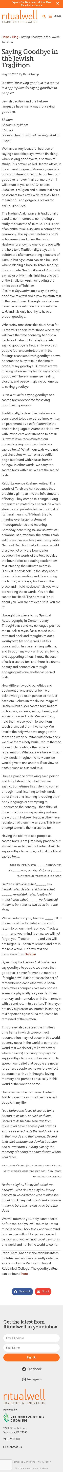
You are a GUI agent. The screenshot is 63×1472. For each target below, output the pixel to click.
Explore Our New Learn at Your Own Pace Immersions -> (32, 4)
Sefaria (30, 954)
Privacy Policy (44, 1462)
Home (5, 37)
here (24, 1274)
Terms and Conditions (23, 1462)
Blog (15, 37)
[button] (44, 16)
